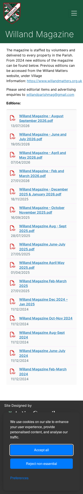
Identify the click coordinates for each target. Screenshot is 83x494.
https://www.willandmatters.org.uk (54, 81)
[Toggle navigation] (74, 13)
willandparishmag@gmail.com (50, 94)
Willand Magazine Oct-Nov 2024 (46, 318)
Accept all (41, 449)
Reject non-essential (41, 463)
